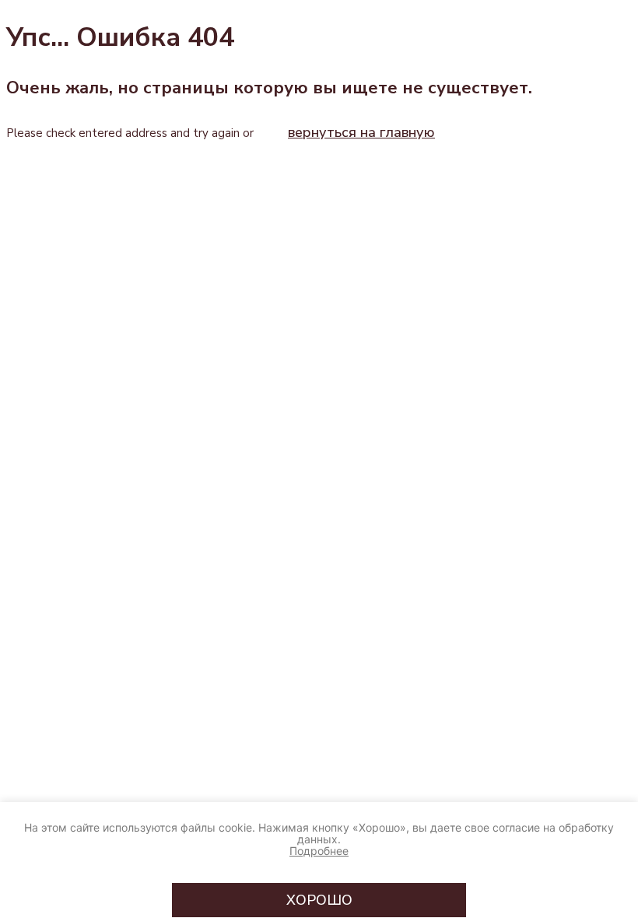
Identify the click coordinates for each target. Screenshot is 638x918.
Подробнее (319, 850)
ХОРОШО (319, 900)
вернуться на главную (361, 132)
